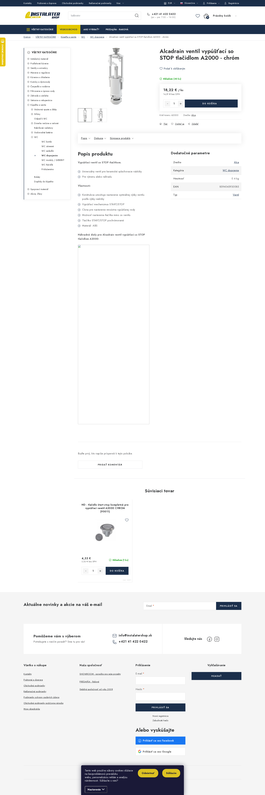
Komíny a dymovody (40, 81)
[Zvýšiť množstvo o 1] (180, 103)
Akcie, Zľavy (36, 193)
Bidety (37, 177)
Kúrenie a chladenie (40, 77)
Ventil (236, 195)
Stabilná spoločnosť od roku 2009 (96, 689)
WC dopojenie (50, 155)
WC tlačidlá (47, 164)
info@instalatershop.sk (135, 635)
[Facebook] (209, 639)
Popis (84, 138)
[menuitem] (40, 29)
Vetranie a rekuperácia (41, 100)
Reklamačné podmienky (100, 3)
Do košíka (209, 103)
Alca (193, 115)
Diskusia (98, 138)
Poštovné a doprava (46, 3)
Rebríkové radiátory (43, 127)
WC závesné (48, 146)
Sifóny (37, 114)
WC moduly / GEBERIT (53, 160)
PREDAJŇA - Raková (89, 681)
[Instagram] (216, 639)
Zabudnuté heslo (160, 720)
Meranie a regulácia (40, 72)
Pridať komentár (110, 464)
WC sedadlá (48, 150)
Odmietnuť (148, 773)
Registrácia (234, 3)
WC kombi (47, 141)
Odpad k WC (40, 118)
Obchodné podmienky (72, 3)
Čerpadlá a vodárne (40, 86)
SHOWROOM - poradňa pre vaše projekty (100, 674)
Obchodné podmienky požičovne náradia (43, 703)
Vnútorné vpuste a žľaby (45, 109)
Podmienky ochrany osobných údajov (42, 697)
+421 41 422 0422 (163, 14)
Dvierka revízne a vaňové (46, 123)
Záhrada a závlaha (39, 95)
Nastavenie (94, 789)
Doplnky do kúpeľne (43, 181)
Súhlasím (171, 773)
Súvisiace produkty (120, 138)
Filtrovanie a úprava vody (43, 91)
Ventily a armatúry (39, 68)
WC (36, 137)
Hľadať (136, 16)
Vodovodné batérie (43, 132)
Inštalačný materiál (39, 58)
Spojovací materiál (39, 189)
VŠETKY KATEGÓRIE (44, 52)
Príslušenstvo (48, 169)
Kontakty (28, 3)
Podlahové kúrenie (39, 63)
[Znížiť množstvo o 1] (167, 103)
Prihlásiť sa (229, 605)
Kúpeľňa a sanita (38, 104)
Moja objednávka (32, 709)
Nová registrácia (160, 716)
